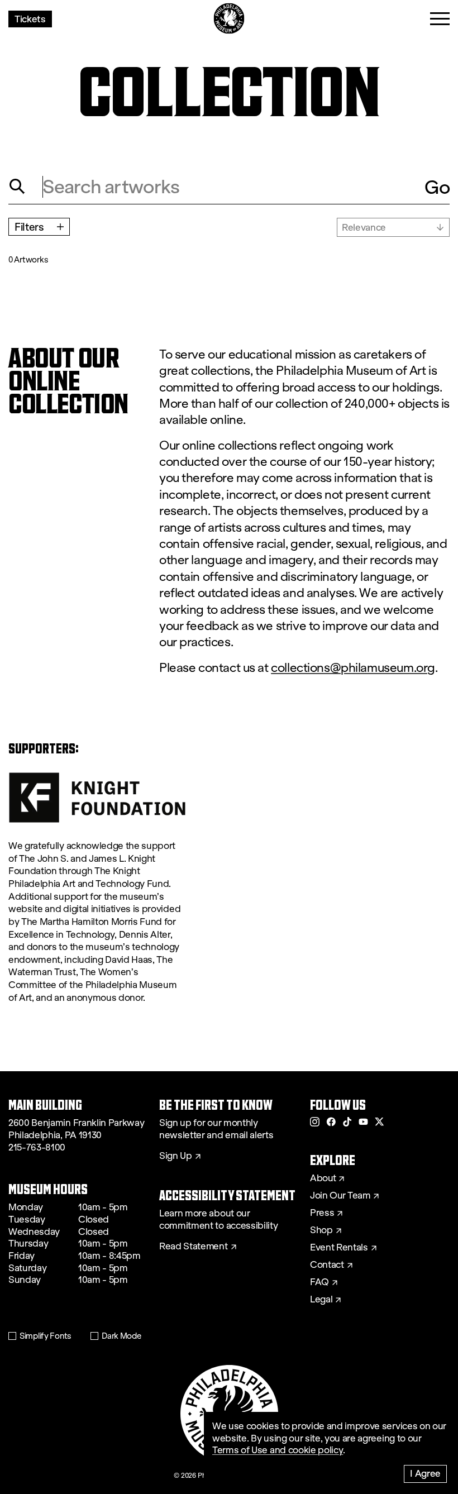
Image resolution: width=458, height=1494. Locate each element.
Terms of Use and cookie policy (277, 1450)
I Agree (425, 1473)
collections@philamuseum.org (353, 668)
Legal (321, 1299)
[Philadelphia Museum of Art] (229, 18)
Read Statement (193, 1246)
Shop (321, 1230)
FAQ (319, 1282)
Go (437, 186)
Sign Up (175, 1156)
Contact (327, 1265)
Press (322, 1213)
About (323, 1178)
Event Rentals (339, 1247)
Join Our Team (340, 1195)
